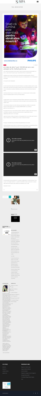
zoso (12, 303)
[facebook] (33, 393)
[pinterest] (37, 393)
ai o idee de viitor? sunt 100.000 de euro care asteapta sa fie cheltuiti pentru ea (19, 68)
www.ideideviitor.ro (11, 108)
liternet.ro (4, 369)
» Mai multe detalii (5, 352)
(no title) (12, 256)
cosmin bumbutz (14, 292)
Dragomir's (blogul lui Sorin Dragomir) (28, 373)
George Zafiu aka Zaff (15, 298)
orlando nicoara (5, 371)
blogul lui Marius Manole (26, 369)
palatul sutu (4, 373)
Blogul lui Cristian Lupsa (25, 367)
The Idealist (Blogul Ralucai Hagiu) (27, 377)
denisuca (4, 367)
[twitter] (35, 393)
